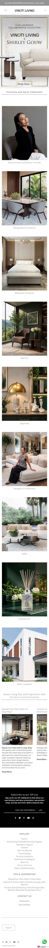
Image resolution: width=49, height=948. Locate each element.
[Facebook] (15, 818)
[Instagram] (33, 818)
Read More (7, 771)
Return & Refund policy (24, 868)
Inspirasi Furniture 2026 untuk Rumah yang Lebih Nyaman (24, 883)
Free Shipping (24, 853)
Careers (24, 847)
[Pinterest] (24, 818)
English (8, 927)
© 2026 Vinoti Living (8, 946)
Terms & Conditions (24, 856)
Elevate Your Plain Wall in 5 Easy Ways (24, 879)
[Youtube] (28, 818)
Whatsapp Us (24, 901)
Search (24, 838)
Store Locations (24, 904)
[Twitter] (20, 818)
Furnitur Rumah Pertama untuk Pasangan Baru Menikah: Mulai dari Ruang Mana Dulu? (24, 888)
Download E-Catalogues (24, 859)
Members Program (24, 844)
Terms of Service (24, 865)
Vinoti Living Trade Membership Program (24, 841)
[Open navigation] (6, 10)
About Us (24, 862)
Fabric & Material (24, 850)
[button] (43, 946)
